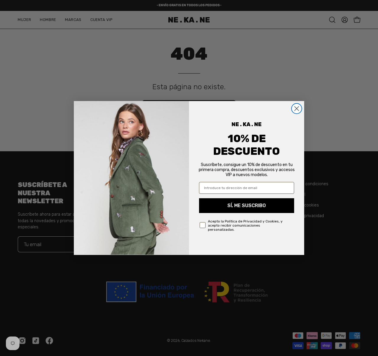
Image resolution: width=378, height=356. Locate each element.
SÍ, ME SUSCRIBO (246, 205)
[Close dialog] (296, 108)
